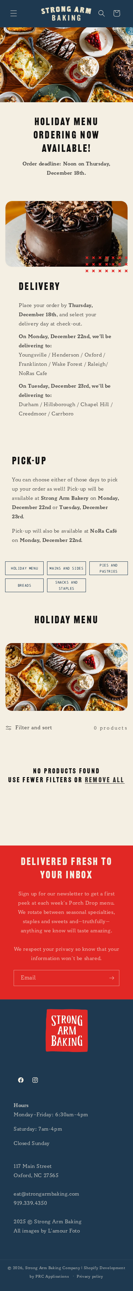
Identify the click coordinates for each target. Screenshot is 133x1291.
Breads (24, 585)
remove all (105, 780)
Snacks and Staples (66, 585)
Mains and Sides (66, 568)
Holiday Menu (24, 568)
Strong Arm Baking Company (52, 1268)
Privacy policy (90, 1276)
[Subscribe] (111, 978)
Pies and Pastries (109, 568)
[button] (13, 13)
